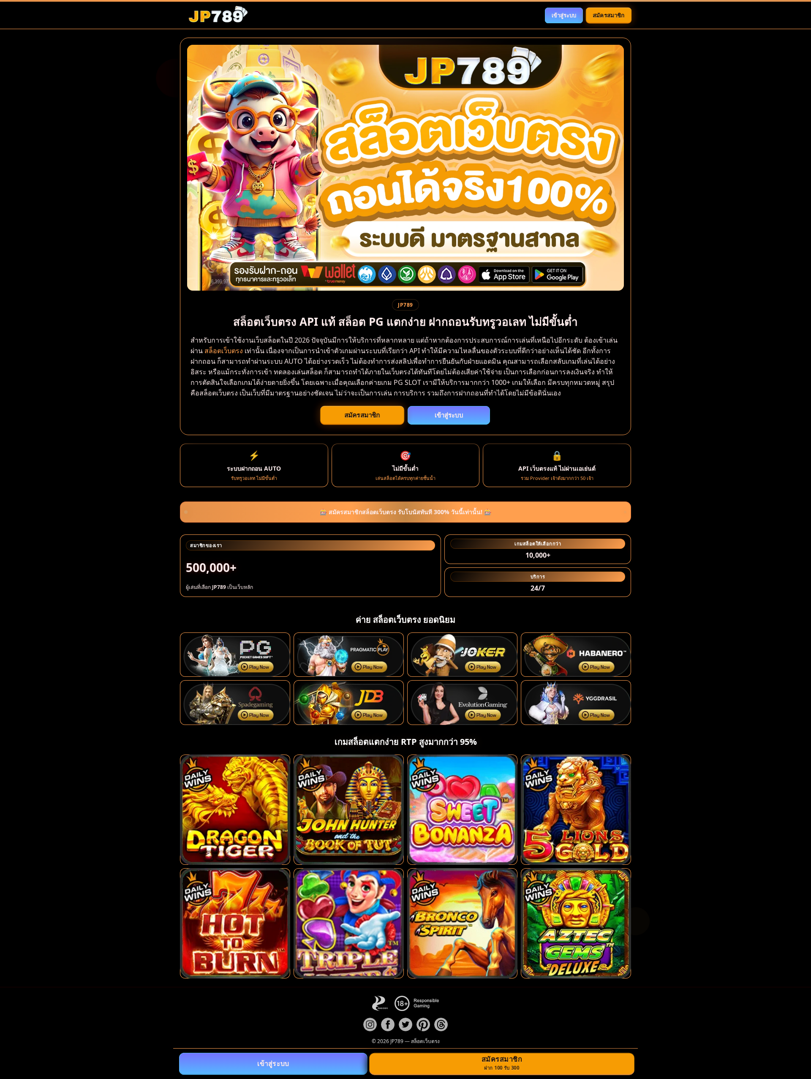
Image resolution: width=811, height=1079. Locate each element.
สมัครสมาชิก (609, 15)
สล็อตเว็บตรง (223, 350)
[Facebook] (388, 1024)
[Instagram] (370, 1024)
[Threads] (441, 1024)
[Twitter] (405, 1024)
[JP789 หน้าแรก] (218, 15)
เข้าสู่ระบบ (564, 15)
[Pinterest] (423, 1024)
